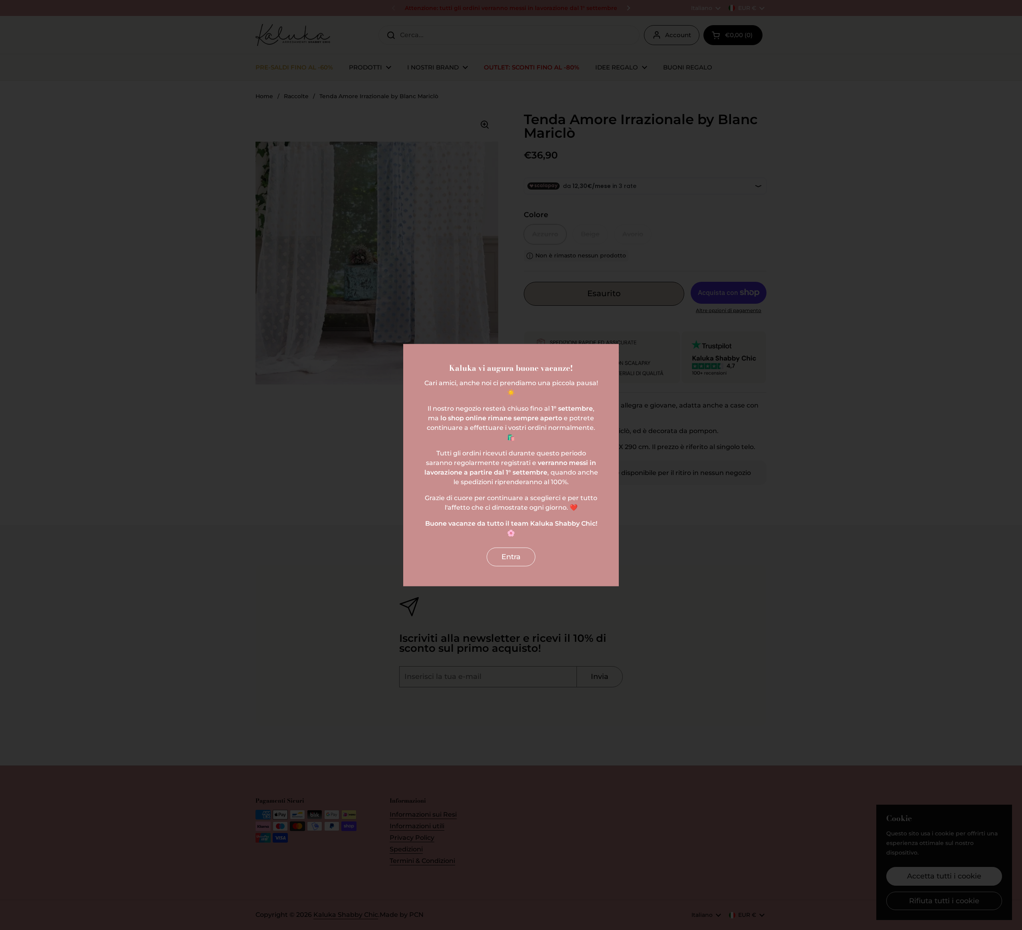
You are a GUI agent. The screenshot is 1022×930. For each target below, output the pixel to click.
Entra (511, 556)
